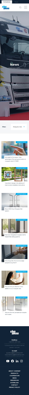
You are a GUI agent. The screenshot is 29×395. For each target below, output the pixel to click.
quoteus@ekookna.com (14, 353)
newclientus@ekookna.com (14, 355)
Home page (12, 68)
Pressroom (14, 380)
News (18, 68)
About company (14, 371)
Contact (14, 385)
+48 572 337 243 (14, 342)
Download (14, 382)
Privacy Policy (14, 387)
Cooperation (14, 375)
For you (16, 1)
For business (6, 1)
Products (14, 373)
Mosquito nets (17, 127)
